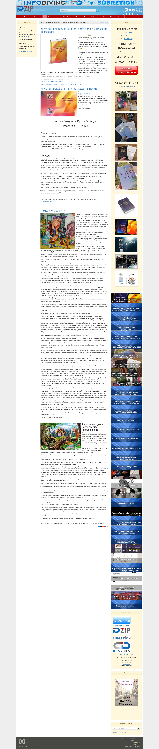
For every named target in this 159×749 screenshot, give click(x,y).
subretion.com (25, 36)
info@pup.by (126, 664)
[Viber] (105, 526)
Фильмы (99, 17)
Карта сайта (136, 744)
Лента (25, 17)
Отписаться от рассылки (119, 732)
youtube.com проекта (121, 625)
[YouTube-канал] (126, 14)
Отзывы (105, 17)
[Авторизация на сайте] (140, 14)
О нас (115, 17)
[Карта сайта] (135, 14)
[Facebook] (132, 14)
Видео (72, 17)
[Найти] (97, 10)
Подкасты (87, 17)
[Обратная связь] (137, 14)
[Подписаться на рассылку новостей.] (138, 728)
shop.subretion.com (84, 94)
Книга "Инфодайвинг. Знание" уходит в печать (68, 88)
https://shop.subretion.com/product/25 (51, 81)
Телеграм (128, 35)
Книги (45, 17)
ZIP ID (110, 17)
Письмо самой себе (52, 211)
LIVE (68, 17)
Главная (20, 17)
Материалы (79, 17)
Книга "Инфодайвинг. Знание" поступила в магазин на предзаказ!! (73, 30)
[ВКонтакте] (129, 14)
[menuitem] (20, 16)
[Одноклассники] (103, 526)
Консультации (52, 17)
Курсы (30, 17)
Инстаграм (128, 38)
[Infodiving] (25, 9)
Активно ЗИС (61, 17)
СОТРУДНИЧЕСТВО (126, 655)
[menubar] (71, 16)
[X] (101, 526)
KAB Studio (137, 746)
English (93, 17)
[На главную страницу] (123, 14)
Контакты (121, 17)
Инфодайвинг (38, 17)
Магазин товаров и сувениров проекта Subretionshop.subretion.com (60, 84)
